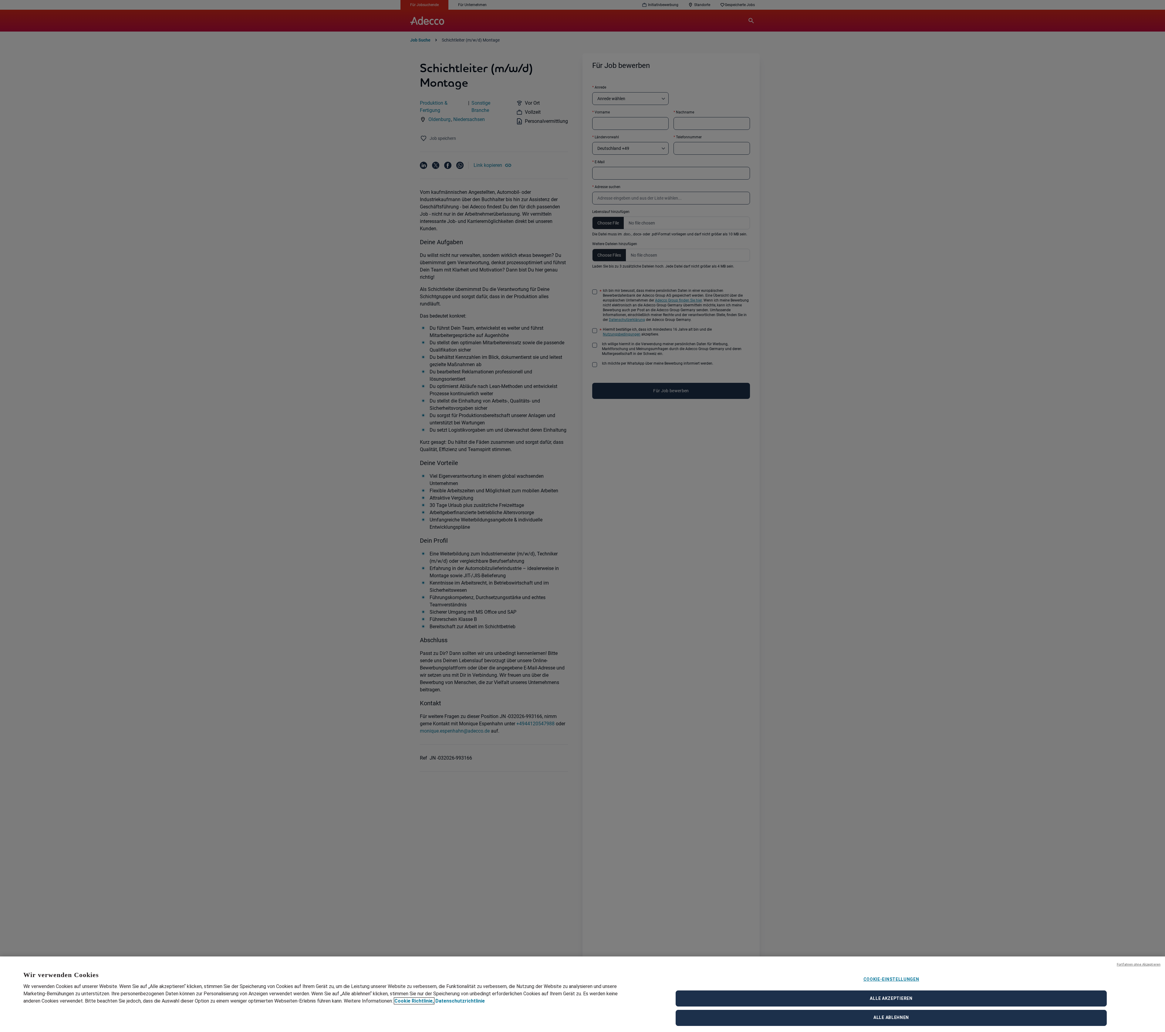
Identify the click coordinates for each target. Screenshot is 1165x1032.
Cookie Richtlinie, (414, 1001)
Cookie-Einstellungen (891, 979)
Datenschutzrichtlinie (460, 1001)
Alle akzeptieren (891, 998)
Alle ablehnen (891, 1017)
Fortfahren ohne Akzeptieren (1138, 964)
